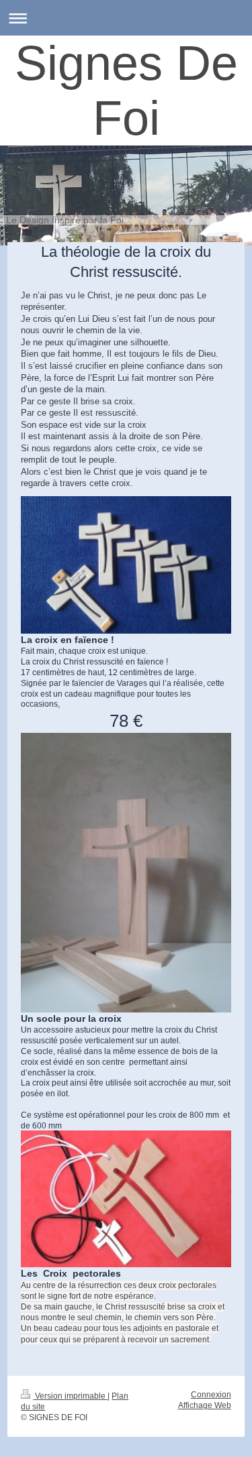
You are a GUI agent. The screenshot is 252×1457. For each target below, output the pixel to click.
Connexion (211, 1394)
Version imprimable (70, 1395)
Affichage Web (204, 1405)
